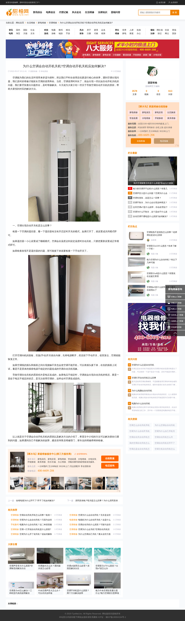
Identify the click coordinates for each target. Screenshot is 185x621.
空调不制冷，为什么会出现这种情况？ (150, 202)
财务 (82, 33)
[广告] (92, 49)
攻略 (53, 33)
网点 (167, 33)
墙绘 (152, 30)
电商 (11, 33)
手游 (68, 33)
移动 (68, 30)
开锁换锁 (159, 118)
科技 (46, 30)
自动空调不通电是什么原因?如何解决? (150, 216)
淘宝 (18, 33)
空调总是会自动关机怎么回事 (139, 449)
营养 (124, 30)
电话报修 (164, 141)
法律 (152, 33)
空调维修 (53, 23)
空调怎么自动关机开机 (139, 425)
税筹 (103, 33)
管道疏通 (134, 118)
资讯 (11, 30)
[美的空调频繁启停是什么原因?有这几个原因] (152, 181)
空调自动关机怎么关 (164, 437)
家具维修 (171, 118)
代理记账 (63, 12)
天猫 (25, 33)
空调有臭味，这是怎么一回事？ (147, 198)
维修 (117, 33)
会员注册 (162, 2)
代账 (96, 33)
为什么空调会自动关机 (165, 425)
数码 (61, 30)
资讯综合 (37, 12)
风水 (82, 30)
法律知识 (102, 12)
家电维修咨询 (175, 289)
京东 (32, 33)
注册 (89, 33)
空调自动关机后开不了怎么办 (165, 443)
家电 (124, 33)
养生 (117, 30)
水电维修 (146, 118)
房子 (89, 30)
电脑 (53, 30)
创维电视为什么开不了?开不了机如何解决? (35, 500)
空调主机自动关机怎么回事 (165, 449)
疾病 (139, 30)
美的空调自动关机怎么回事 (139, 443)
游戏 (46, 33)
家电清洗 (146, 112)
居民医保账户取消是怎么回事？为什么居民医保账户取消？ (101, 500)
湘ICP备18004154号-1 (116, 617)
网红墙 (160, 30)
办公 (139, 33)
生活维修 (89, 12)
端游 (61, 33)
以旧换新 (171, 112)
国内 (18, 30)
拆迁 (160, 33)
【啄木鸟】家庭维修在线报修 (152, 106)
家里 (96, 30)
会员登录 (174, 2)
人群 (132, 30)
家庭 (132, 33)
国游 (174, 33)
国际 (25, 30)
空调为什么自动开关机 (139, 431)
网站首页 (20, 23)
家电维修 (42, 23)
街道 (167, 30)
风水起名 (76, 12)
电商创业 (50, 12)
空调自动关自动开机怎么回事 (139, 437)
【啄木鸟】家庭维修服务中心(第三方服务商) (48, 454)
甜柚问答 (115, 12)
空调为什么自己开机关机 (165, 431)
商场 (174, 30)
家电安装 (159, 112)
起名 (103, 30)
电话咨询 (109, 465)
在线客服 (109, 458)
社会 (32, 30)
